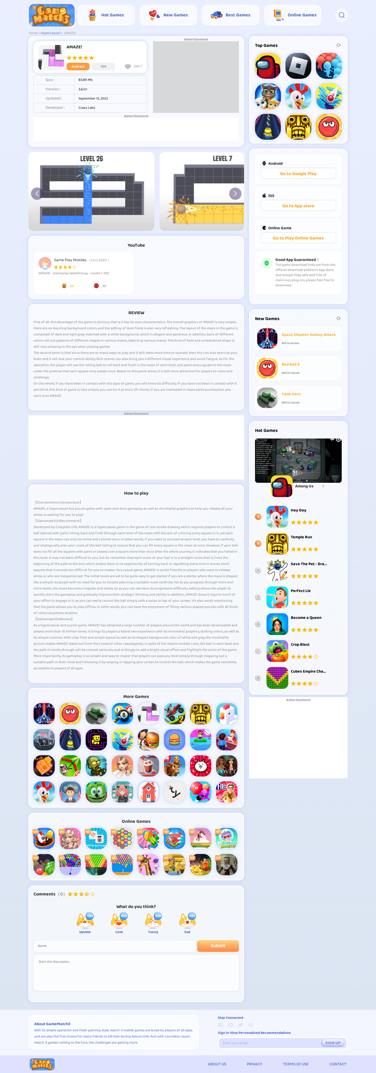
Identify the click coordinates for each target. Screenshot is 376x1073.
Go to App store (298, 206)
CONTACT (338, 1064)
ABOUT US (217, 1064)
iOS (103, 67)
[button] (37, 194)
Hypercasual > (51, 33)
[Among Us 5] (298, 461)
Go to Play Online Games (298, 238)
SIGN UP (332, 1043)
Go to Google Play (298, 174)
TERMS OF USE (296, 1064)
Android (78, 67)
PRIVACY (254, 1064)
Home (33, 33)
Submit (218, 946)
